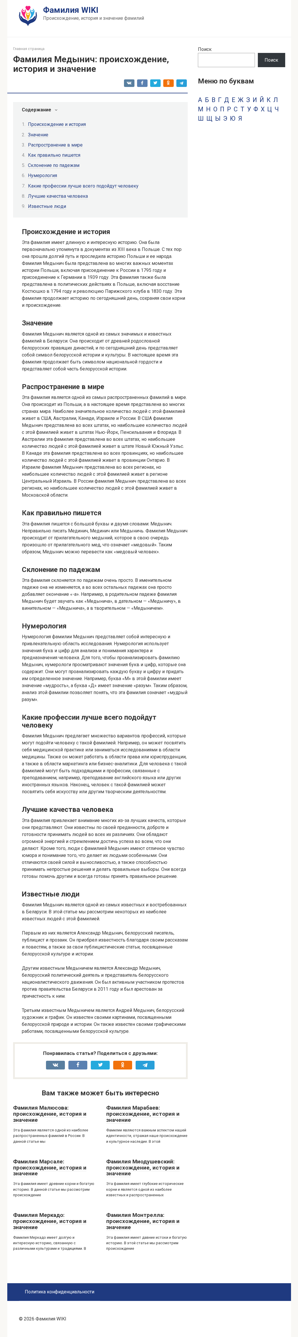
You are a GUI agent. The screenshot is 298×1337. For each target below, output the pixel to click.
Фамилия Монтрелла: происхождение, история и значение (143, 1221)
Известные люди (47, 206)
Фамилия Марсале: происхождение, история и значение (49, 1167)
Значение (38, 135)
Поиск (205, 49)
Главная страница (29, 49)
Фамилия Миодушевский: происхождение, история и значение (143, 1167)
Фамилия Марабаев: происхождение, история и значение (143, 1113)
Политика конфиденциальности (59, 1292)
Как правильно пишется (54, 155)
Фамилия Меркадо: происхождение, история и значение (49, 1221)
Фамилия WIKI (70, 10)
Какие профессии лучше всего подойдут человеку (83, 186)
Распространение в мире (55, 145)
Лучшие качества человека (58, 196)
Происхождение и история (57, 124)
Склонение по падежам (53, 165)
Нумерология (42, 175)
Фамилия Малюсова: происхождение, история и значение (49, 1113)
